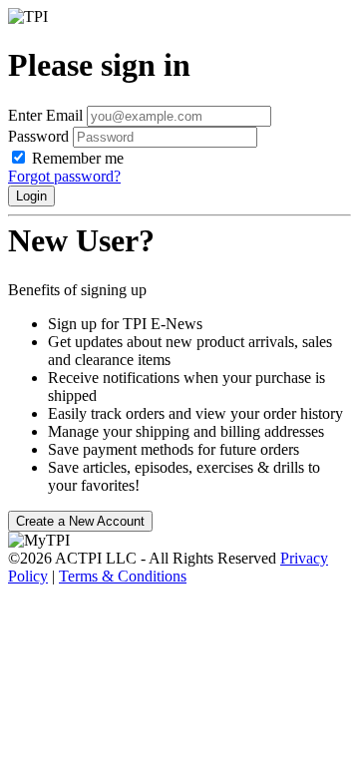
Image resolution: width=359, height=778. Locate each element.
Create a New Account (80, 521)
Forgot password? (64, 176)
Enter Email (45, 115)
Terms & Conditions (122, 576)
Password (38, 136)
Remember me (78, 158)
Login (31, 196)
